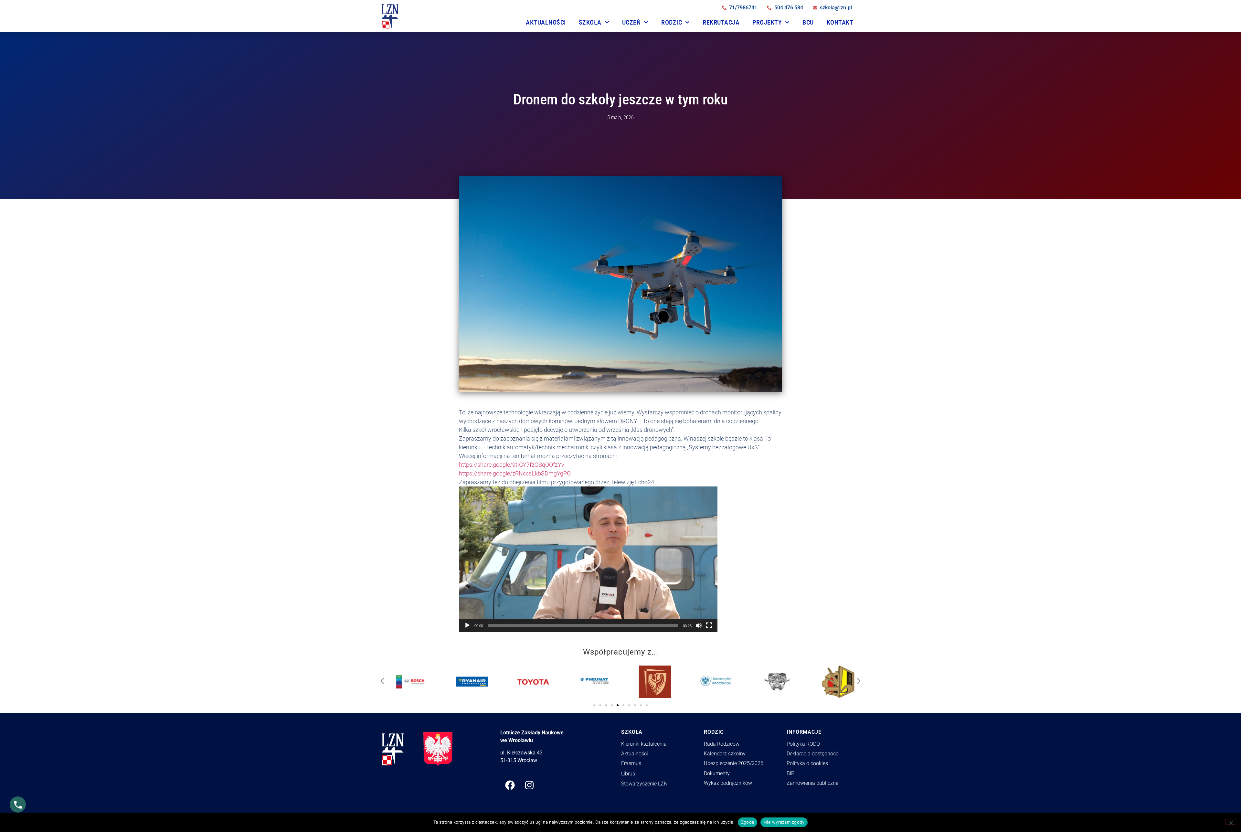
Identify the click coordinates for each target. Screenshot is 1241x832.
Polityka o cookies (807, 763)
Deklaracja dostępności (813, 754)
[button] (588, 559)
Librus (628, 774)
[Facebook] (510, 785)
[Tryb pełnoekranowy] (709, 625)
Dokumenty (717, 773)
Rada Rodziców (721, 744)
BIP (790, 773)
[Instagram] (529, 785)
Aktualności (546, 22)
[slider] (583, 625)
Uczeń (631, 22)
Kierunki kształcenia (644, 744)
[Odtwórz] (467, 625)
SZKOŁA (590, 22)
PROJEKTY (767, 22)
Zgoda (747, 822)
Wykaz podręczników (728, 783)
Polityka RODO (803, 744)
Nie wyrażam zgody (784, 822)
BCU (808, 22)
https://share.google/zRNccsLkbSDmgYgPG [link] (515, 473)
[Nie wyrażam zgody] (1230, 822)
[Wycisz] (698, 625)
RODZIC (671, 22)
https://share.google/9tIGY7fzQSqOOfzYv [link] (511, 464)
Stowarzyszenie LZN (644, 784)
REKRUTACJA (721, 22)
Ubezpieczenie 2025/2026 (733, 763)
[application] (588, 559)
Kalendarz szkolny (725, 754)
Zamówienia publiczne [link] (812, 783)
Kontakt (840, 22)
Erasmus (631, 763)
